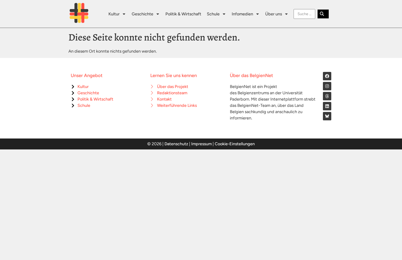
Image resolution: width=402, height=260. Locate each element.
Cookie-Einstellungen (235, 143)
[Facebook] (327, 76)
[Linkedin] (327, 106)
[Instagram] (327, 86)
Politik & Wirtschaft (183, 14)
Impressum (201, 143)
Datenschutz (176, 143)
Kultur (114, 14)
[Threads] (327, 96)
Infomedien (242, 14)
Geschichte (142, 14)
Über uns (273, 14)
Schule (213, 14)
